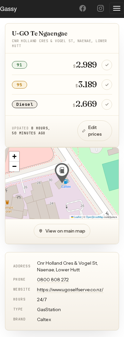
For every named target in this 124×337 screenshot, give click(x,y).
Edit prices (95, 130)
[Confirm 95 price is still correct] (107, 84)
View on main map (65, 231)
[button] (61, 173)
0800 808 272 (53, 280)
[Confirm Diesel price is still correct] (107, 104)
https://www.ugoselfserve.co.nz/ (70, 290)
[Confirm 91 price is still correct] (107, 65)
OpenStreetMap (94, 217)
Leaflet (77, 217)
